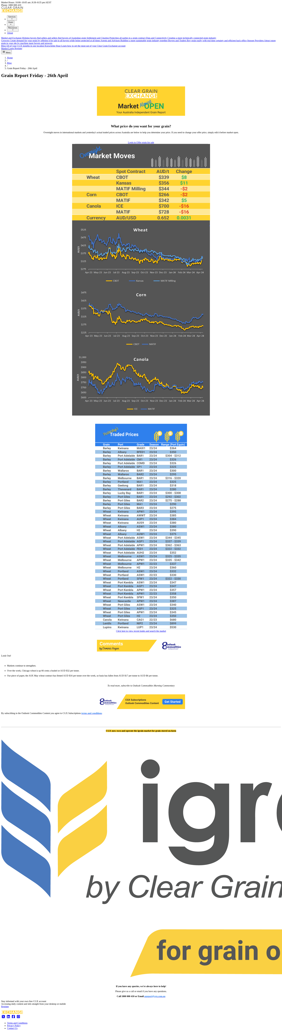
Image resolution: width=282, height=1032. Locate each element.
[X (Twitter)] (3, 1018)
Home (10, 57)
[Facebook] (13, 1018)
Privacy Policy (14, 1025)
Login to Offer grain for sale (141, 142)
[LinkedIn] (8, 1018)
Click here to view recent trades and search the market (141, 631)
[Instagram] (18, 1018)
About (10, 33)
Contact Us (12, 1028)
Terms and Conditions (17, 1023)
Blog (9, 63)
